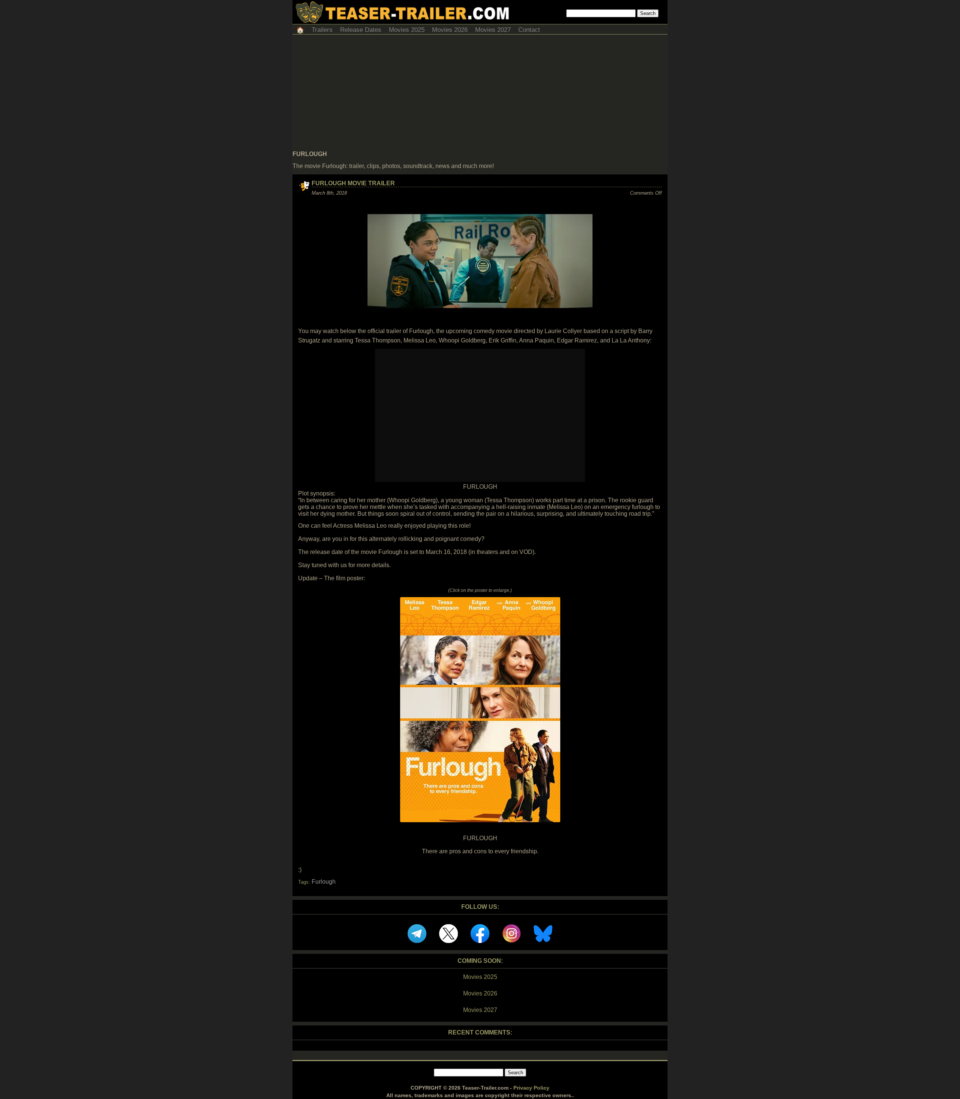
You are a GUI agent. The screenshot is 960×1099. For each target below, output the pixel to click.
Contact (529, 29)
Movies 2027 (493, 29)
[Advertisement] (480, 94)
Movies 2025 (406, 29)
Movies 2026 (450, 29)
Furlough (324, 881)
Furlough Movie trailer (353, 183)
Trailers (322, 29)
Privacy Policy (531, 1088)
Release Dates (360, 29)
